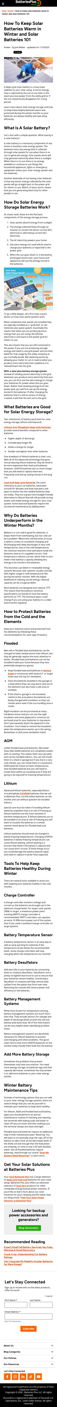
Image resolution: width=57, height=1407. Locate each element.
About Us (8, 1345)
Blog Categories (12, 1351)
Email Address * (13, 1312)
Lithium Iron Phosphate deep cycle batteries (27, 427)
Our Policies (10, 1358)
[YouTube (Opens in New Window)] (38, 1376)
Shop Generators (29, 1227)
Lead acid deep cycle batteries (19, 482)
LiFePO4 (25, 793)
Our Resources (11, 1364)
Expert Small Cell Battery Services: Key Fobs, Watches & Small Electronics (28, 1249)
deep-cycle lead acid (17, 1179)
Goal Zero (21, 1185)
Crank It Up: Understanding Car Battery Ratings (25, 1256)
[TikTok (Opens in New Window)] (30, 1376)
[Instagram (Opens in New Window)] (15, 1376)
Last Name (35, 1300)
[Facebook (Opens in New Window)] (7, 1376)
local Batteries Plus (19, 1176)
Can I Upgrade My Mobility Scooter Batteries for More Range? (28, 1263)
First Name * (11, 1300)
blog (4, 11)
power (11, 11)
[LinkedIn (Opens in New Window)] (23, 1376)
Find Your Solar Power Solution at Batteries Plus (24, 1199)
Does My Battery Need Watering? (26, 1154)
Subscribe (28, 1328)
